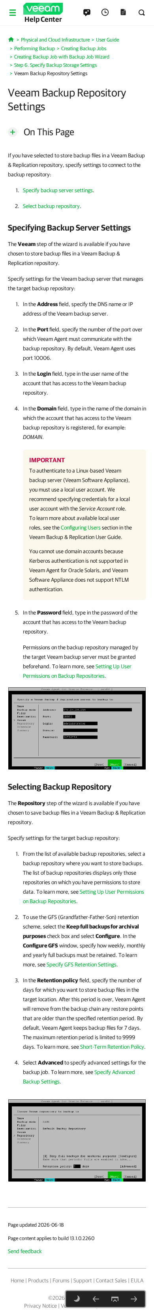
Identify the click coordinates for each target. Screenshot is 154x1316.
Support (82, 1280)
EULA (137, 1280)
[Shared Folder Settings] (96, 1299)
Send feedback (25, 1251)
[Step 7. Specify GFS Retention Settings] (134, 1299)
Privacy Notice (40, 1306)
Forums (61, 1280)
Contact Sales (111, 1280)
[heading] (77, 227)
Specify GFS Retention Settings (81, 964)
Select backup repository (51, 206)
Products (38, 1280)
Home (17, 1280)
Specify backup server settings (58, 190)
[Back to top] (115, 1299)
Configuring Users (81, 527)
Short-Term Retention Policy (112, 1047)
